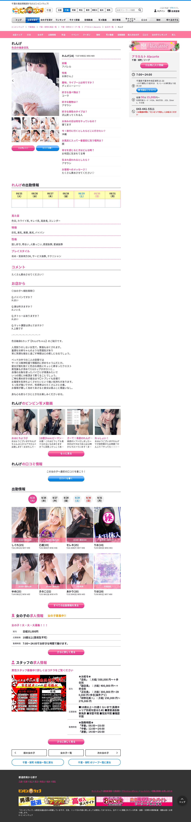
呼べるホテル (172, 19)
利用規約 (116, 791)
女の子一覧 (66, 752)
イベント (75, 34)
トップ (19, 19)
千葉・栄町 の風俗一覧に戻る (38, 762)
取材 (98, 34)
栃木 (101, 10)
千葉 (67, 10)
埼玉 (80, 10)
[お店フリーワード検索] (140, 10)
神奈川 (94, 10)
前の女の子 (29, 752)
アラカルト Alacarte (145, 56)
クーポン (86, 34)
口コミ (144, 19)
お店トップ (17, 34)
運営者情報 (107, 791)
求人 (173, 34)
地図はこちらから (148, 89)
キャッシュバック (130, 19)
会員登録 (175, 11)
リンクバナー (145, 791)
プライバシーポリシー (130, 791)
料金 (63, 34)
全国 (60, 10)
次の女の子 (103, 752)
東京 (87, 10)
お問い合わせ (167, 791)
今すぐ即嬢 (74, 19)
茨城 (74, 10)
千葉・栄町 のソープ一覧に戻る (94, 762)
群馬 (108, 10)
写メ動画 (102, 19)
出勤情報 (52, 34)
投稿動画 (88, 19)
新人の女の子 (133, 34)
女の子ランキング (159, 34)
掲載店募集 (156, 791)
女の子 (40, 34)
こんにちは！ (167, 8)
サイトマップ (96, 791)
